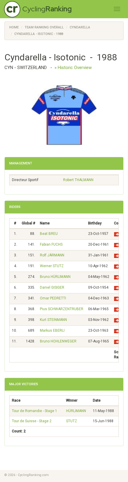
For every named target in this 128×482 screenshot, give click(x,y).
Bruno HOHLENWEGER (58, 341)
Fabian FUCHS (51, 244)
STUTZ (71, 421)
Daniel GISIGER (52, 287)
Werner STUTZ (52, 266)
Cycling (47, 8)
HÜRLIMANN (76, 411)
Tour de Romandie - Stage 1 (34, 411)
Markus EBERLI (52, 330)
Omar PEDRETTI (53, 298)
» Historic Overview (73, 67)
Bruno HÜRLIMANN (55, 277)
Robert (78, 180)
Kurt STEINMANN (53, 320)
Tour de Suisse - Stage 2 (31, 421)
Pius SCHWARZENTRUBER (61, 309)
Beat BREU (49, 234)
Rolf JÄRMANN (52, 255)
